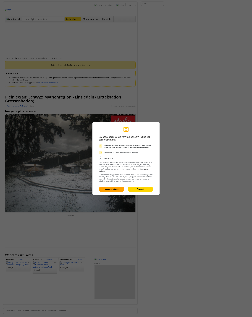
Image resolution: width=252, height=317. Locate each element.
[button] (126, 158)
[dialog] (126, 158)
